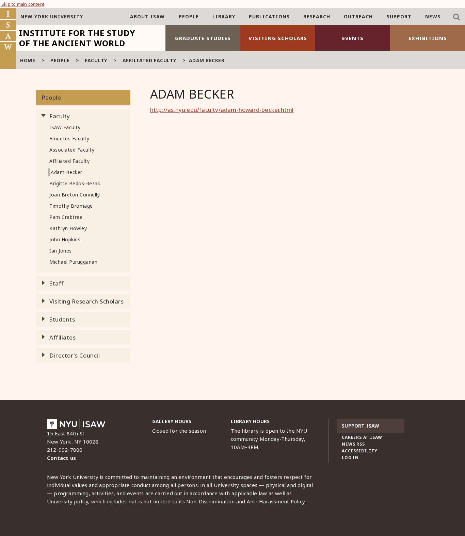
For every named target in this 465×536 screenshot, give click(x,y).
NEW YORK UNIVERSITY (51, 16)
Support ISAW (360, 425)
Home (27, 60)
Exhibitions (427, 38)
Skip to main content (22, 4)
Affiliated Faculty (149, 60)
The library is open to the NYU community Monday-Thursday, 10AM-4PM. (269, 438)
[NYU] (76, 425)
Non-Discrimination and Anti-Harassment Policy (245, 501)
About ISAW (147, 16)
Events (353, 38)
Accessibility (359, 451)
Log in (350, 458)
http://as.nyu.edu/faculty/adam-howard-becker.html (222, 110)
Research (316, 16)
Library (223, 16)
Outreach (358, 16)
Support (399, 16)
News (432, 16)
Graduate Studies (203, 38)
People (189, 16)
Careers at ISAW (362, 437)
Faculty (96, 60)
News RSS (353, 444)
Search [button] (456, 17)
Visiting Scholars (277, 38)
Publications (269, 16)
